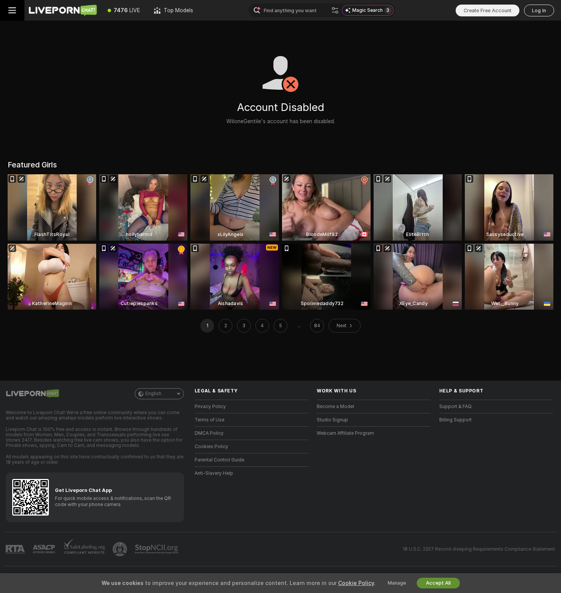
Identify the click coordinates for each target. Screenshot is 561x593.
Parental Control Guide (219, 460)
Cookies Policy (211, 446)
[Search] (335, 10)
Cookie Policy (356, 583)
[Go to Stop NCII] (157, 549)
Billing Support (455, 420)
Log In (539, 10)
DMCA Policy (209, 433)
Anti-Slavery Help (214, 473)
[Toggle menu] (12, 10)
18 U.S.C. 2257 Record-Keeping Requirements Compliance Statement (479, 549)
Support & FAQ (455, 406)
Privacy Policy (210, 406)
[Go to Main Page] (62, 10)
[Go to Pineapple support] (121, 549)
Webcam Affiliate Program (345, 433)
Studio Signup (332, 420)
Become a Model (335, 406)
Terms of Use (209, 420)
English (153, 393)
